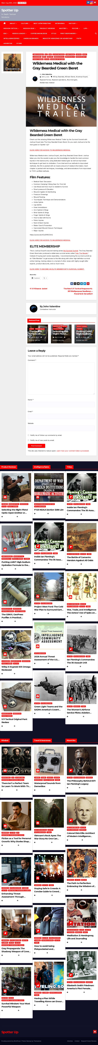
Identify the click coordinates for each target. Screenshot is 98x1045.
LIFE (85, 28)
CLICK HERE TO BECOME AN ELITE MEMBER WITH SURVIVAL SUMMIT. (57, 269)
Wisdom (84, 879)
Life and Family (20, 777)
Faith (79, 38)
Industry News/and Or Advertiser (57, 38)
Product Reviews (47, 28)
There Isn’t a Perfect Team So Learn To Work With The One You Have (16, 786)
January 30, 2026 (10, 845)
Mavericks (77, 706)
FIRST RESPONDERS (68, 33)
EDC (5, 33)
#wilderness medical (47, 83)
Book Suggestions (72, 929)
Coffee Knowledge (39, 33)
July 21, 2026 (8, 621)
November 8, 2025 (10, 1010)
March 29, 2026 (42, 790)
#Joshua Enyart (82, 77)
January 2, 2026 (9, 900)
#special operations (59, 80)
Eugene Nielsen (23, 516)
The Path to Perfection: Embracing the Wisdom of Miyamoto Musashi (80, 886)
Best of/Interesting (42, 23)
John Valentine (47, 74)
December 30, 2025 (43, 842)
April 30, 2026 (41, 563)
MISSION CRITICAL (11, 28)
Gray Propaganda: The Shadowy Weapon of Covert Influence (16, 951)
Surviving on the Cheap (57, 59)
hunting (78, 54)
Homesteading (70, 54)
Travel (57, 780)
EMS (50, 54)
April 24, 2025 (74, 564)
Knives (85, 54)
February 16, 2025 (75, 992)
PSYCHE (75, 28)
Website (30, 423)
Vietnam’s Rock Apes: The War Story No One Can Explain (47, 838)
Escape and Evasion (58, 54)
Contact (77, 1041)
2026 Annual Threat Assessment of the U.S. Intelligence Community (46, 659)
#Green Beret (70, 77)
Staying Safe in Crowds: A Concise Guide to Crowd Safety (47, 891)
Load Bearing (37, 56)
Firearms (4, 504)
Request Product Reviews (89, 1041)
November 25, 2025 (43, 895)
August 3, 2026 (9, 790)
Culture (12, 832)
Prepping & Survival (7, 611)
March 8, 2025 (74, 890)
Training (79, 328)
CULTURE (25, 23)
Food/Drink (70, 932)
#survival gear (72, 80)
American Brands (31, 38)
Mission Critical (59, 56)
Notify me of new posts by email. (42, 440)
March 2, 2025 (74, 942)
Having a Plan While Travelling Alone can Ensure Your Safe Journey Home (48, 1001)
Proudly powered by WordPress (11, 1041)
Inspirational (6, 777)
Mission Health (70, 56)
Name (30, 400)
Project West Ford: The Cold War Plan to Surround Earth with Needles (48, 609)
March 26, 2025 (74, 840)
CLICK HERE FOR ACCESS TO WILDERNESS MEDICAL (50, 150)
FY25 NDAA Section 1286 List (48, 509)
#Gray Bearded (58, 77)
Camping (37, 777)
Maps (44, 56)
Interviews (60, 23)
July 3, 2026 (8, 726)
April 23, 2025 (74, 616)
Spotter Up (9, 10)
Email (30, 411)
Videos (85, 932)
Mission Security (81, 56)
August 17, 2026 (9, 516)
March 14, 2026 (41, 713)
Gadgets (50, 777)
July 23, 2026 (8, 569)
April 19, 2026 (41, 613)
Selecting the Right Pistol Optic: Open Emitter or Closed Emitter (15, 512)
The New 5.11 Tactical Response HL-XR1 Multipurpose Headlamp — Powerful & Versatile (78, 291)
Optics (65, 326)
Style (53, 33)
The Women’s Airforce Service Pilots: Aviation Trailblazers (78, 712)
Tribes (55, 553)
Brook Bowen (56, 790)
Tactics (16, 663)
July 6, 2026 (8, 673)
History (72, 23)
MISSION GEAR (29, 28)
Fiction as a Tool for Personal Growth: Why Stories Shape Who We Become (16, 841)
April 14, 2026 (41, 663)
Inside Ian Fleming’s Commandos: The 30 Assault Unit (49, 559)
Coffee (32, 328)
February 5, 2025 (75, 716)
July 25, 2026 (41, 513)
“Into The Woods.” (81, 253)
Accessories (5, 661)
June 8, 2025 (40, 953)
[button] (96, 33)
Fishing (44, 777)
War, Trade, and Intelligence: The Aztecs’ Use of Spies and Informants (81, 612)
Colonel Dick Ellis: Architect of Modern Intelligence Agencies (81, 836)
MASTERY (63, 28)
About (13, 23)
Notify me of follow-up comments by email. (46, 435)
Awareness (5, 832)
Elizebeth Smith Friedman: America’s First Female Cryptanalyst (80, 988)
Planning (25, 888)
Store (19, 43)
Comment (32, 360)
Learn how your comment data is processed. (73, 451)
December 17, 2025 (10, 955)
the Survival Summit (70, 251)
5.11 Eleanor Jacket (39, 289)
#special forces (45, 80)
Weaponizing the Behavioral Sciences (13, 780)
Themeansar (37, 1041)
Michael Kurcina (22, 673)
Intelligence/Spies (11, 38)
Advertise (8, 43)
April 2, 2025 (73, 666)
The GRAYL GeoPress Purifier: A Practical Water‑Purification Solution (16, 617)
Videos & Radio (19, 33)
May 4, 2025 (73, 787)
